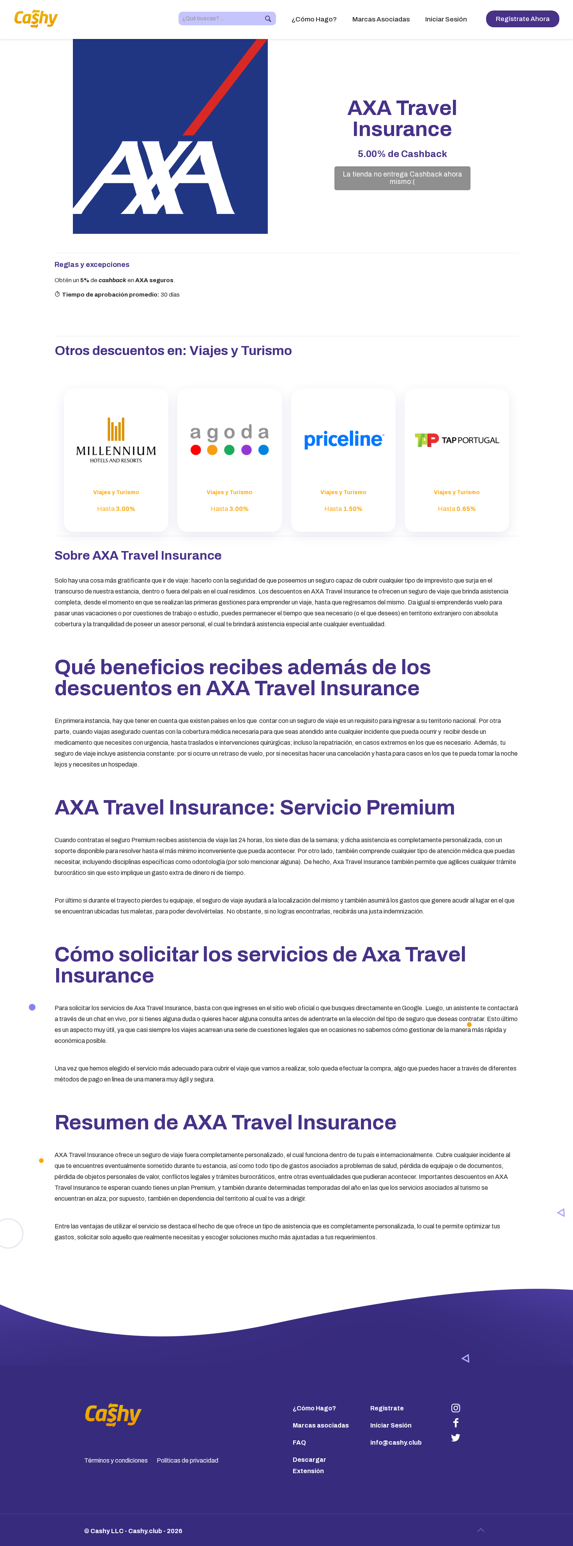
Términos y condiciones (116, 1460)
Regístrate (387, 1408)
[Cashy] (36, 18)
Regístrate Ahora (523, 19)
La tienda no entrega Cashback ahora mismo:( (402, 178)
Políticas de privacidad (187, 1460)
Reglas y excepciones (92, 265)
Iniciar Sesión (391, 1425)
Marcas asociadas (321, 1425)
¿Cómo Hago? (314, 1408)
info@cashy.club (396, 1442)
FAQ (299, 1442)
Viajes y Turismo (240, 350)
